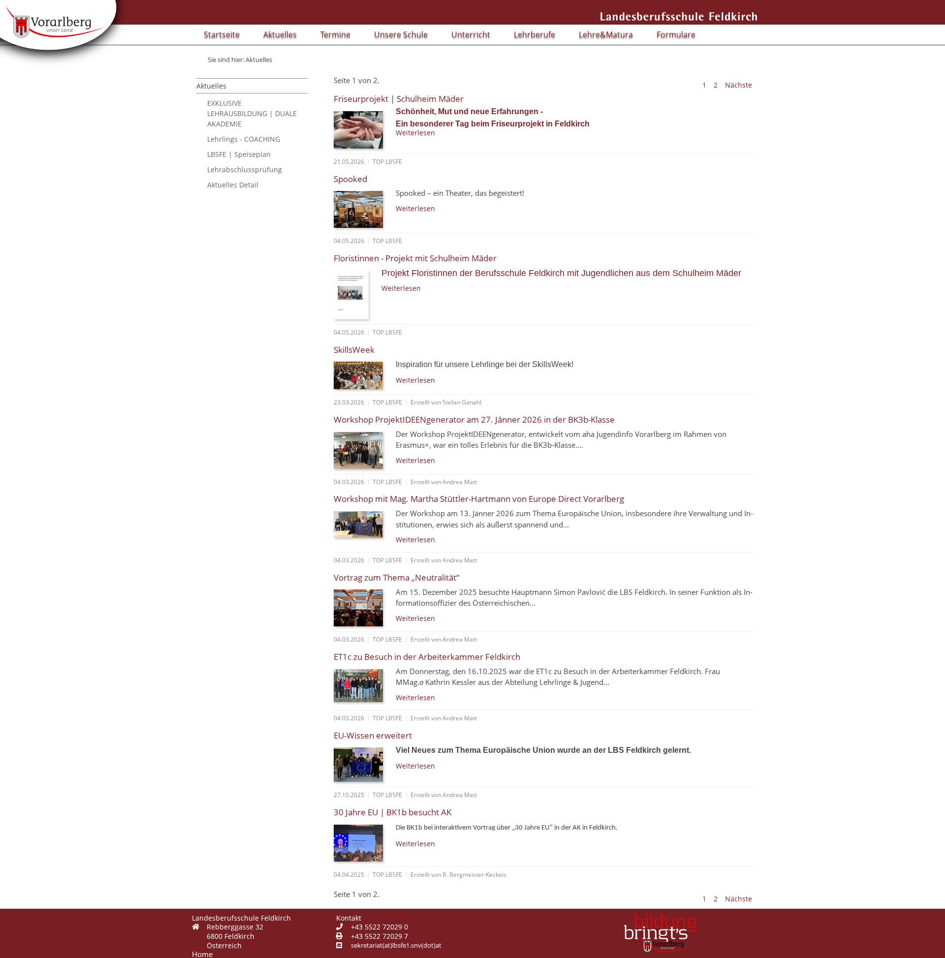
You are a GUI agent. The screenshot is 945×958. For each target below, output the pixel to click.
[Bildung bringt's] (660, 933)
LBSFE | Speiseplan (239, 154)
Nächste (738, 85)
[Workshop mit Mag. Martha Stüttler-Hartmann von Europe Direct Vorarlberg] (362, 522)
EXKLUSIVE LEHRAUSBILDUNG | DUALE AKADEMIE (252, 113)
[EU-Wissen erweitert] (362, 762)
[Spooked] (362, 207)
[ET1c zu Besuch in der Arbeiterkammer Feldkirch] (362, 683)
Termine (335, 34)
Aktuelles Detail (232, 184)
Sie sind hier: (226, 59)
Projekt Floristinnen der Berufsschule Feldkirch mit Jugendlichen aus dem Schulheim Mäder (561, 273)
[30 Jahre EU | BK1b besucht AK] (362, 841)
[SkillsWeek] (362, 373)
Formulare (676, 34)
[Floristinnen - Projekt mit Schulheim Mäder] (355, 292)
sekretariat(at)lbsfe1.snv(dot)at (396, 945)
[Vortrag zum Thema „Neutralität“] (362, 606)
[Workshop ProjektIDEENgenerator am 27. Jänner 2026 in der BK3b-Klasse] (362, 448)
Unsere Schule (401, 34)
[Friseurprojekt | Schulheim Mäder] (362, 127)
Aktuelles (280, 34)
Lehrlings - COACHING (243, 139)
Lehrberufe (534, 34)
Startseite (222, 34)
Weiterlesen (415, 132)
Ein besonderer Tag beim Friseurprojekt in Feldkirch (493, 124)
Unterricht (470, 34)
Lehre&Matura (606, 34)
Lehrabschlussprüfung (244, 169)
